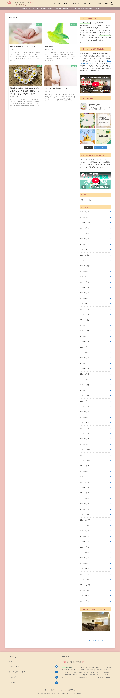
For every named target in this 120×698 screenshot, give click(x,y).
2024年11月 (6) (85, 325)
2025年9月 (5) (84, 271)
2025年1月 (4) (84, 314)
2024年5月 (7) (84, 358)
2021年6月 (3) (84, 547)
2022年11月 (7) (85, 455)
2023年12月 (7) (85, 385)
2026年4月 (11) (85, 233)
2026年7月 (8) (84, 217)
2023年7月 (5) (84, 412)
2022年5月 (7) (84, 487)
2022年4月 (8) (84, 493)
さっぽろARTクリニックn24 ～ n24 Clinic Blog (56, 693)
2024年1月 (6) (84, 379)
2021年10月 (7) (85, 525)
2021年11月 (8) (85, 520)
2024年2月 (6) (84, 374)
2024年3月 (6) (84, 368)
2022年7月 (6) (84, 477)
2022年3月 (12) (85, 498)
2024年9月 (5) (84, 336)
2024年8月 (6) (84, 341)
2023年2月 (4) (84, 439)
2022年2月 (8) (84, 504)
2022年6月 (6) (84, 482)
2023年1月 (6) (84, 444)
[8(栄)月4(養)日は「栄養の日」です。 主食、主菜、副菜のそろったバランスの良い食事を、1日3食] (103, 136)
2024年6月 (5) (84, 352)
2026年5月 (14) (85, 228)
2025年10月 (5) (85, 266)
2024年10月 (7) (85, 331)
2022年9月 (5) (84, 466)
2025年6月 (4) (84, 287)
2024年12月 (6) (85, 320)
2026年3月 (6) (84, 239)
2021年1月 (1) (84, 574)
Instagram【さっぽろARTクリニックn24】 (70, 690)
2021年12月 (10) (85, 514)
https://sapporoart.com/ (95, 640)
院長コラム (76, 3)
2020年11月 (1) (85, 585)
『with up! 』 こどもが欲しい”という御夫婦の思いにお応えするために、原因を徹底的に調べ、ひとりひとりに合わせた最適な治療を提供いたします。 (59, 8)
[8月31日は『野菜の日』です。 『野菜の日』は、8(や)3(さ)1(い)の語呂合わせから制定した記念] (87, 120)
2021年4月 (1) (84, 558)
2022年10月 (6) (85, 460)
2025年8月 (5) (84, 277)
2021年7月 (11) (85, 541)
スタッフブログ (57, 3)
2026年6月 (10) (85, 222)
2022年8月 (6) (84, 471)
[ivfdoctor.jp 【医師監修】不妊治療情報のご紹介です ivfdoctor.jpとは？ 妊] (103, 120)
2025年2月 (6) (84, 309)
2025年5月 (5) (84, 293)
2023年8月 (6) (84, 406)
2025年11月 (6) (85, 260)
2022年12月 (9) (85, 450)
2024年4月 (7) (84, 363)
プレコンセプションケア (88, 3)
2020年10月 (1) (85, 590)
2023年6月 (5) (84, 417)
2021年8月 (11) (85, 536)
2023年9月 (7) (84, 401)
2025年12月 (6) (85, 255)
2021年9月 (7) (84, 531)
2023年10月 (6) (85, 395)
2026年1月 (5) (84, 249)
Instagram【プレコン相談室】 (47, 690)
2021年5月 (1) (84, 552)
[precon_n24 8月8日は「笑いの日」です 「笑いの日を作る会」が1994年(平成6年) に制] (87, 136)
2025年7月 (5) (84, 282)
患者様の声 (67, 3)
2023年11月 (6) (85, 390)
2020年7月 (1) (84, 601)
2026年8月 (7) (84, 212)
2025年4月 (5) (84, 298)
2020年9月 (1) (84, 596)
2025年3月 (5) (84, 304)
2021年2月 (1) (84, 568)
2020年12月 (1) (85, 579)
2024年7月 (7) (84, 347)
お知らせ (100, 3)
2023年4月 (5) (84, 428)
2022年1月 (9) (84, 509)
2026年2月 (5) (84, 244)
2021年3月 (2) (84, 563)
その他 (107, 3)
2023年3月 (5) (84, 433)
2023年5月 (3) (84, 422)
